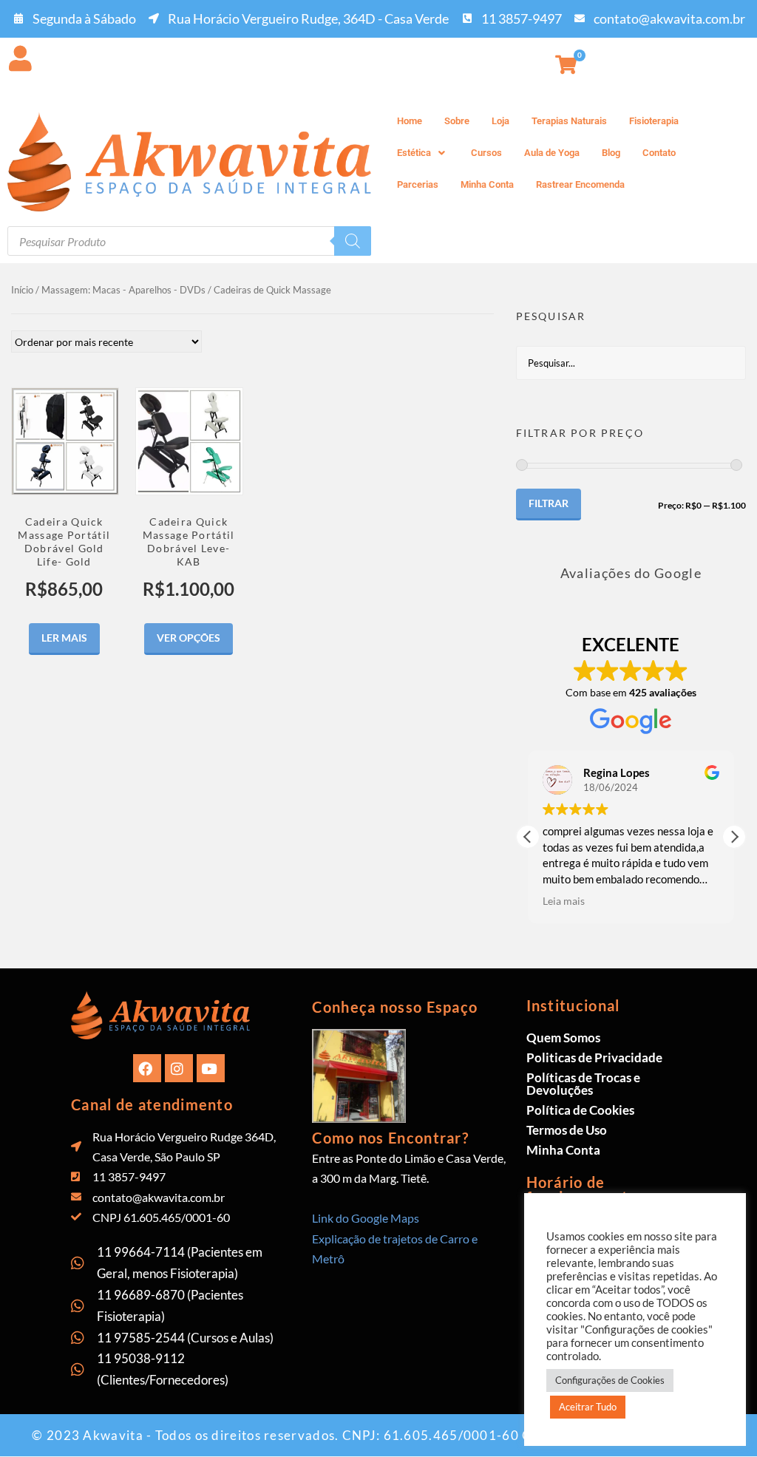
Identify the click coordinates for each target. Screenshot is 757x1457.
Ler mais (64, 637)
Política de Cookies (580, 1110)
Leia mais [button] (564, 901)
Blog (611, 152)
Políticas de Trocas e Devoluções (583, 1084)
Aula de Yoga (552, 152)
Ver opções (188, 637)
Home (409, 120)
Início (22, 290)
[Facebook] (147, 1068)
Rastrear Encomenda (580, 184)
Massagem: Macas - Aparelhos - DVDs (123, 290)
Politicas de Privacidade (594, 1057)
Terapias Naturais (569, 120)
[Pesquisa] (352, 241)
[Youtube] (211, 1068)
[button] (423, 153)
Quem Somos (563, 1037)
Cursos (486, 152)
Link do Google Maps (365, 1218)
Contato (659, 152)
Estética (414, 152)
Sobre (456, 120)
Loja (500, 120)
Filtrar (548, 503)
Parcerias (417, 184)
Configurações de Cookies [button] (610, 1380)
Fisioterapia (654, 120)
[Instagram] (179, 1068)
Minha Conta (487, 184)
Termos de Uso (566, 1130)
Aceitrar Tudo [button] (588, 1407)
